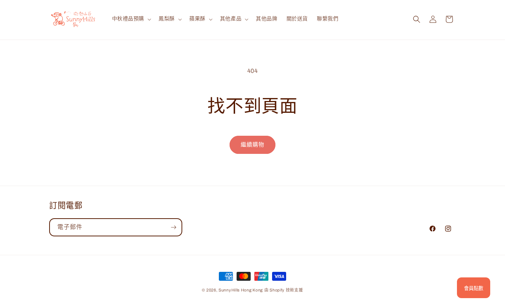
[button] (131, 19)
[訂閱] (173, 227)
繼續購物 (252, 145)
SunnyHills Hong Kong (240, 290)
